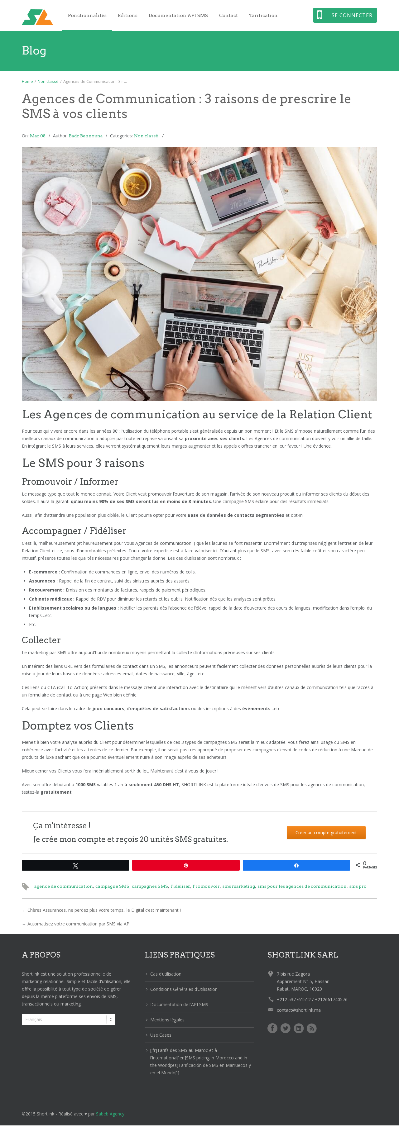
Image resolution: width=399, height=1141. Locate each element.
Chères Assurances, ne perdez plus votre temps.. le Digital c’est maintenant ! (104, 910)
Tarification (263, 15)
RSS (312, 1028)
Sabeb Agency (110, 1114)
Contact (228, 15)
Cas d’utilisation (165, 974)
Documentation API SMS (178, 15)
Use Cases (160, 1035)
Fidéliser (180, 886)
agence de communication (63, 886)
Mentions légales (167, 1020)
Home (27, 81)
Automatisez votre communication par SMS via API (79, 924)
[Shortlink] (37, 17)
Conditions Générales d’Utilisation (184, 989)
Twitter (286, 1028)
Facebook (272, 1028)
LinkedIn (299, 1028)
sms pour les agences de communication (302, 886)
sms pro (358, 886)
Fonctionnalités (87, 15)
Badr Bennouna (86, 135)
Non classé (48, 81)
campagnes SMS (150, 886)
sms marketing (238, 886)
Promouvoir (206, 886)
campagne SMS (112, 886)
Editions (127, 15)
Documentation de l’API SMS (179, 1004)
